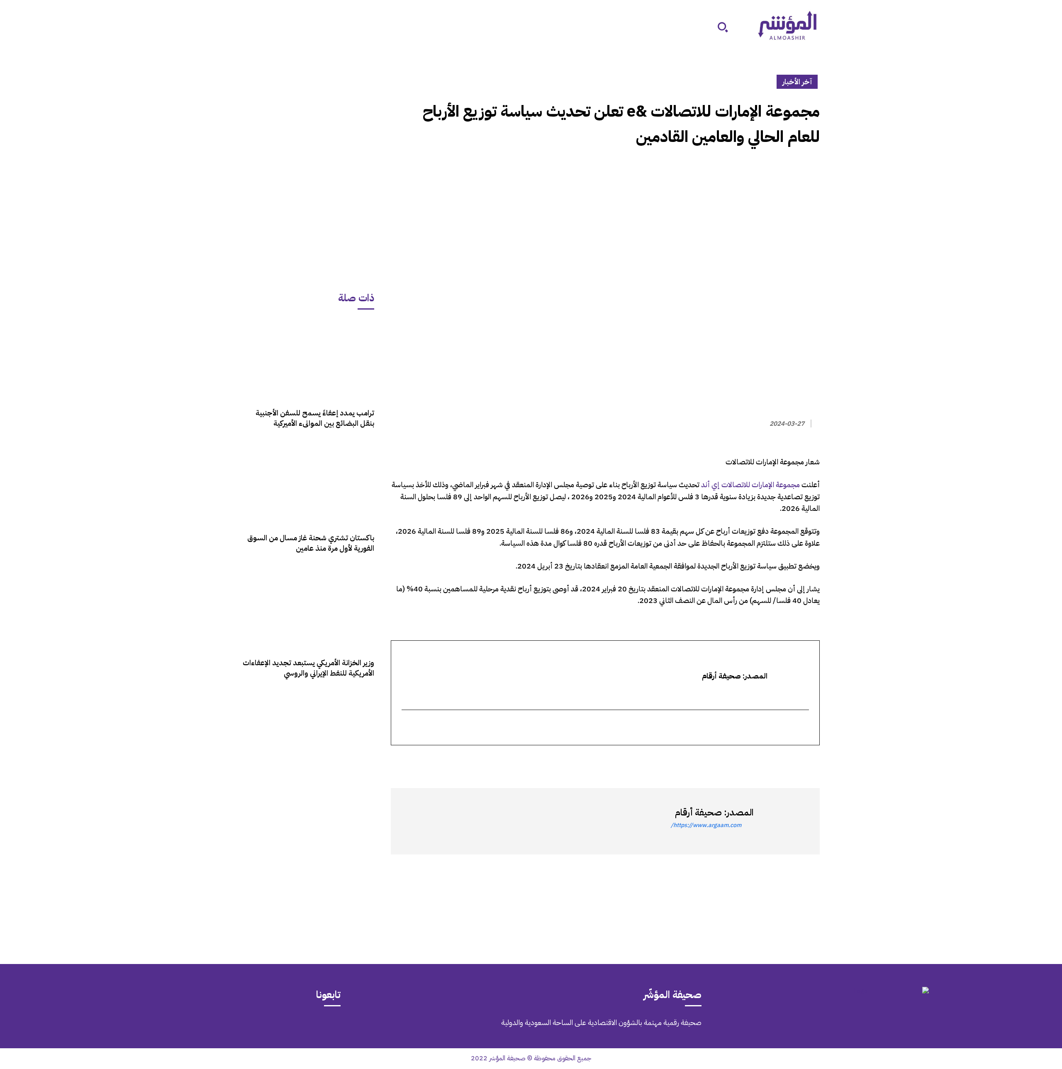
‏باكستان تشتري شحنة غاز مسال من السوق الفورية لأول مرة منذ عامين (310, 543)
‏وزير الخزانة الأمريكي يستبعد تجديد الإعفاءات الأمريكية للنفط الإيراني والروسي (308, 667)
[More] (715, 760)
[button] (722, 27)
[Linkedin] (773, 760)
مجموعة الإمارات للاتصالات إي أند (750, 484)
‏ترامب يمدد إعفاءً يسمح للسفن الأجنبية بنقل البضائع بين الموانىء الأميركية (315, 418)
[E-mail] (803, 728)
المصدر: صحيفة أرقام (714, 812)
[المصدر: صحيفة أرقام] (782, 821)
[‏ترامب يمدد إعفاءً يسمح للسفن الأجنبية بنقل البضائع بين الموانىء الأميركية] (308, 359)
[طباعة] (754, 760)
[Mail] (205, 1028)
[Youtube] (135, 1028)
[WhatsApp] (792, 760)
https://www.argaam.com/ (706, 825)
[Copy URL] (735, 760)
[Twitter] (811, 760)
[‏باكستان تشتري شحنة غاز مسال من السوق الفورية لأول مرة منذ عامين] (308, 484)
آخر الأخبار (797, 81)
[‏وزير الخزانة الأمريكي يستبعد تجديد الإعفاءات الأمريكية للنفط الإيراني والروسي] (308, 609)
